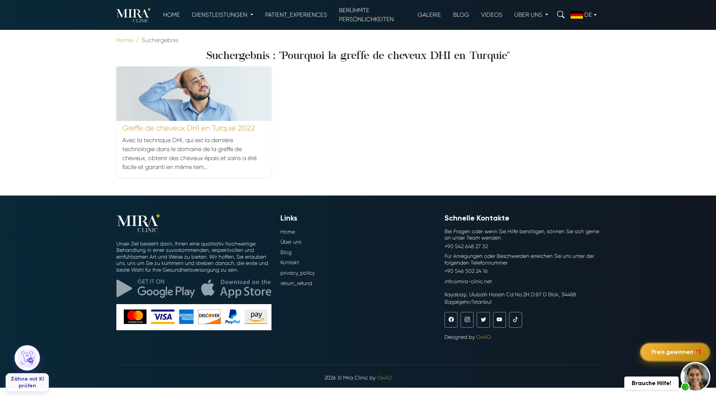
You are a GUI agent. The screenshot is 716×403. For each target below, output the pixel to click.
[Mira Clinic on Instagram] (467, 320)
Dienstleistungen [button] (220, 14)
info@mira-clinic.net (468, 281)
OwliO (483, 337)
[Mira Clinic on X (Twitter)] (483, 320)
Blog (461, 14)
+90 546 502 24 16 (466, 271)
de (588, 14)
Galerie (429, 14)
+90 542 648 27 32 (466, 246)
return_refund (296, 283)
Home (171, 14)
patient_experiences (296, 14)
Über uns (290, 242)
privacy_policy (297, 273)
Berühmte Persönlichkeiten (366, 15)
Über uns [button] (529, 14)
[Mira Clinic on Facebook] (451, 320)
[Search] (561, 15)
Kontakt (289, 262)
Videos (491, 14)
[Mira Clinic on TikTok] (515, 320)
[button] (695, 377)
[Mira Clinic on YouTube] (499, 320)
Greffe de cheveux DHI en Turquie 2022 (188, 128)
